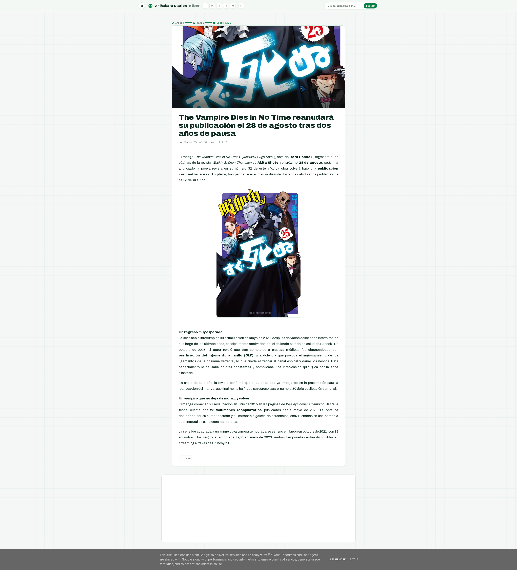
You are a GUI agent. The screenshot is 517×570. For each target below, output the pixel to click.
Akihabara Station (174, 6)
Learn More (338, 559)
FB (226, 5)
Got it (354, 559)
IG (212, 5)
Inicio (179, 22)
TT (205, 5)
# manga (186, 458)
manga (200, 22)
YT (233, 5)
